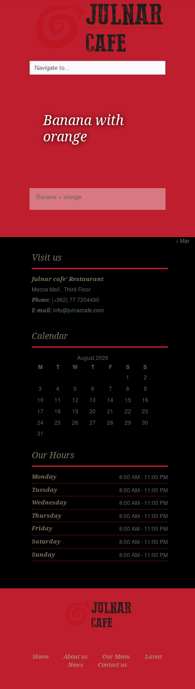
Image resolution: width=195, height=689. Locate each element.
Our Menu (116, 656)
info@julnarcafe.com (78, 310)
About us (75, 656)
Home (41, 656)
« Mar (183, 240)
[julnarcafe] (97, 28)
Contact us (112, 664)
